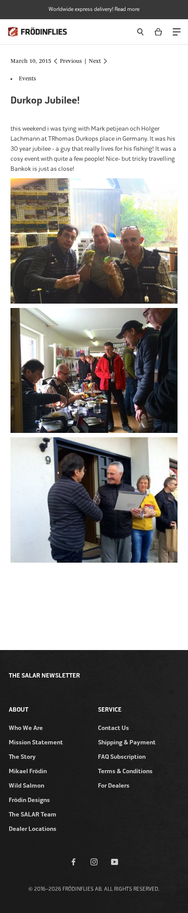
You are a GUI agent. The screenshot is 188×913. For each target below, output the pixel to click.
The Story (22, 757)
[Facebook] (73, 861)
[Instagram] (94, 861)
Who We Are (26, 728)
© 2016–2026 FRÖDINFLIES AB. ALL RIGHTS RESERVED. (94, 889)
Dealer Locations (32, 829)
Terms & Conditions (125, 771)
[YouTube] (114, 861)
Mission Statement (36, 742)
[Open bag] (160, 31)
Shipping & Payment (127, 742)
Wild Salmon (26, 785)
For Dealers (113, 785)
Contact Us (113, 728)
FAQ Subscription (122, 757)
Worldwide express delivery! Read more (94, 9)
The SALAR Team (32, 814)
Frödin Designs (29, 800)
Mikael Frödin (28, 771)
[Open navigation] (176, 31)
